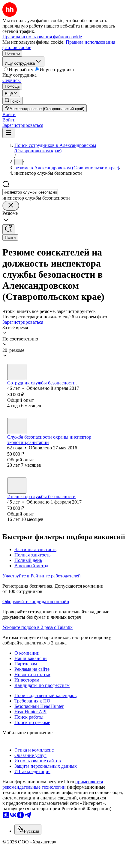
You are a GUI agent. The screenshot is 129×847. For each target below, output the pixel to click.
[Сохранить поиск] (8, 229)
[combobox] (30, 192)
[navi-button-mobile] (8, 133)
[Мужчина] (16, 372)
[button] (9, 114)
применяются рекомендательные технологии (52, 784)
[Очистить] (10, 206)
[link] (12, 100)
